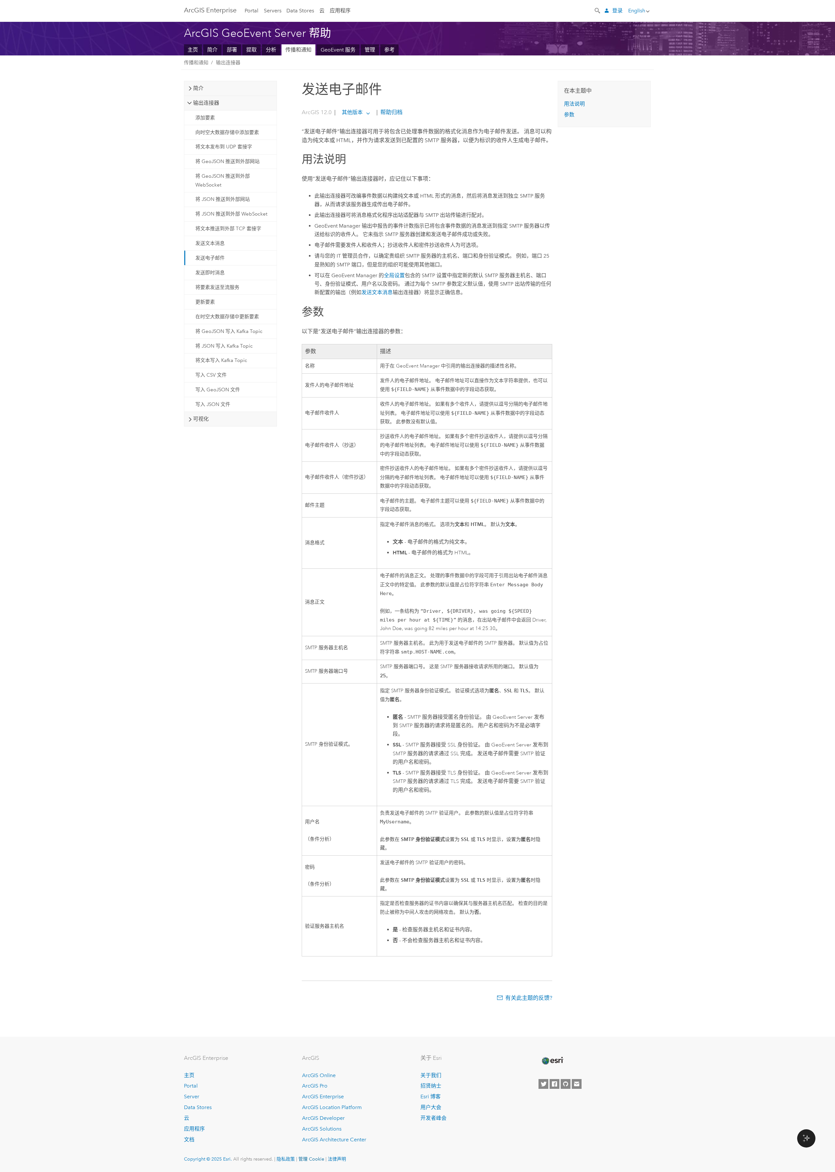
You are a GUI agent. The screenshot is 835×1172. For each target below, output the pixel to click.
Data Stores (300, 11)
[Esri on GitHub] (565, 1084)
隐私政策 (286, 1159)
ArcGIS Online (319, 1075)
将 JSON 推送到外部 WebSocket (231, 214)
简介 (212, 50)
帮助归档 (390, 112)
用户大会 (430, 1107)
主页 (193, 50)
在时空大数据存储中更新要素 (227, 317)
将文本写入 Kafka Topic (221, 360)
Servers (272, 11)
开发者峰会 (433, 1118)
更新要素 (205, 302)
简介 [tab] (198, 88)
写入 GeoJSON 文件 (217, 390)
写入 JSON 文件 (212, 404)
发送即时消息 (210, 273)
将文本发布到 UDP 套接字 (223, 147)
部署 (232, 50)
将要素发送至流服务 (217, 287)
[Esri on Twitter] (543, 1084)
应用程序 (340, 11)
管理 (370, 50)
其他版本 (352, 112)
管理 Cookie (311, 1159)
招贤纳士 (430, 1086)
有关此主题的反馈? (528, 998)
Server (191, 1096)
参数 (569, 115)
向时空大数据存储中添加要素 (227, 132)
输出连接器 (228, 63)
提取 (251, 50)
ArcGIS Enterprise (210, 10)
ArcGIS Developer (323, 1118)
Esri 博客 (430, 1096)
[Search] (598, 10)
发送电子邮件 (210, 258)
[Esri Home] (552, 1061)
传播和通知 (298, 50)
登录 (617, 11)
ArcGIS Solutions (322, 1129)
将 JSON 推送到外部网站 (222, 199)
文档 (189, 1139)
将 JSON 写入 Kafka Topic (224, 346)
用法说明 (574, 104)
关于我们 (430, 1075)
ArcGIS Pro (314, 1086)
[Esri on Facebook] (554, 1084)
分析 (271, 50)
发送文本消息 (210, 243)
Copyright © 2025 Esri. (208, 1159)
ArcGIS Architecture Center (334, 1139)
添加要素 (205, 118)
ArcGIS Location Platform (332, 1107)
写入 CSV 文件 (211, 375)
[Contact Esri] (577, 1084)
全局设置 (394, 275)
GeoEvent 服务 (338, 50)
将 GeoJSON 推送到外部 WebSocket (222, 180)
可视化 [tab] (201, 419)
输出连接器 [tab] (206, 103)
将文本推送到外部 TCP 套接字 (228, 229)
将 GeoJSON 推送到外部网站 (227, 161)
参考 (389, 50)
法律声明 (337, 1159)
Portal (251, 11)
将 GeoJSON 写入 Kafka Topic (229, 331)
